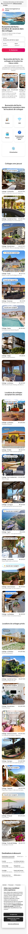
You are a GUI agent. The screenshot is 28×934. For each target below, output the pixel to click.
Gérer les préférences (13, 924)
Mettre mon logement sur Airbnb (12, 9)
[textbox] (7, 45)
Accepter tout (13, 914)
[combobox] (13, 40)
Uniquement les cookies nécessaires (13, 919)
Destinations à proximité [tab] (8, 856)
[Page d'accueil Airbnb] (3, 9)
